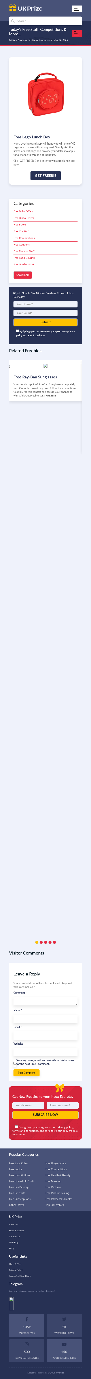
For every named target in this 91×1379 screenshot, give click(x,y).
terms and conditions (25, 1131)
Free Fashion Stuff (23, 251)
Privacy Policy (16, 1270)
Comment (20, 993)
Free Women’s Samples (59, 1199)
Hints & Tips (15, 1264)
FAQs (11, 1248)
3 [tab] (45, 942)
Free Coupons (21, 244)
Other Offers (16, 1205)
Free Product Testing (57, 1193)
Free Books (19, 224)
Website (18, 1043)
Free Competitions (24, 238)
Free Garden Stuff (23, 264)
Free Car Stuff (21, 231)
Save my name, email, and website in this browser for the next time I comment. (45, 1062)
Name (17, 1010)
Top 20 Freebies (55, 1205)
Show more (23, 275)
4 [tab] (50, 942)
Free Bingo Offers (23, 218)
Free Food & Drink (24, 258)
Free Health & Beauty (58, 1175)
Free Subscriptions (19, 1199)
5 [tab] (54, 942)
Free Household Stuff (21, 1181)
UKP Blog (13, 1242)
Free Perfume (53, 1187)
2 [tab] (41, 942)
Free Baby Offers (23, 211)
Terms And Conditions (20, 1276)
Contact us (14, 1237)
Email (17, 1027)
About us (13, 1225)
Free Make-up (53, 1181)
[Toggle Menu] (77, 9)
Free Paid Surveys (19, 1187)
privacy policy (65, 1127)
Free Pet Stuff (17, 1193)
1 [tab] (36, 942)
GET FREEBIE (45, 175)
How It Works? (16, 1231)
